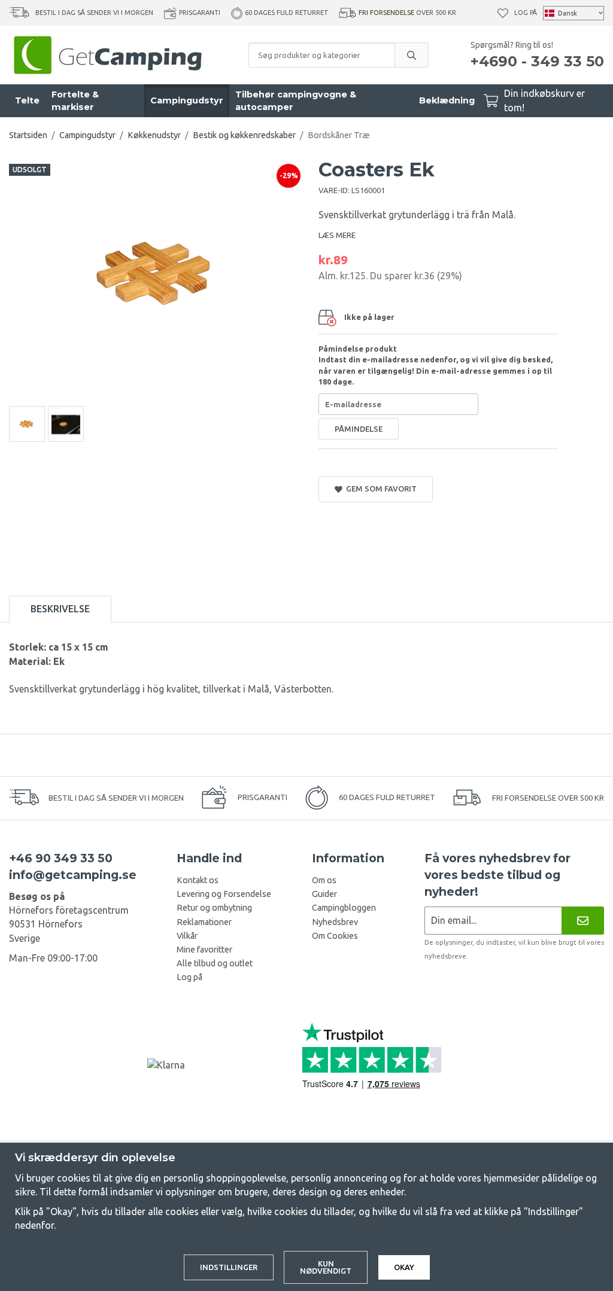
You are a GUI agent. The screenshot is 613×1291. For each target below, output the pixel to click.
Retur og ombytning (214, 907)
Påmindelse (359, 429)
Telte (27, 100)
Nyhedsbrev (335, 922)
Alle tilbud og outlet (215, 963)
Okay (404, 1267)
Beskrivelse (60, 608)
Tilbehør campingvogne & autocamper (295, 100)
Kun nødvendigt (325, 1267)
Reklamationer (204, 922)
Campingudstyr (186, 100)
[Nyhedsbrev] (583, 921)
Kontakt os (198, 880)
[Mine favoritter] (502, 13)
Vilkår (187, 936)
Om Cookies (335, 936)
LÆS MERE (337, 235)
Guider (324, 894)
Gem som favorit (379, 488)
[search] (411, 55)
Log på (525, 12)
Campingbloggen (344, 907)
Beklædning (447, 100)
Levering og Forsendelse (224, 894)
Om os (324, 880)
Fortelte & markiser (75, 100)
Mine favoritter (204, 949)
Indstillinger (228, 1267)
